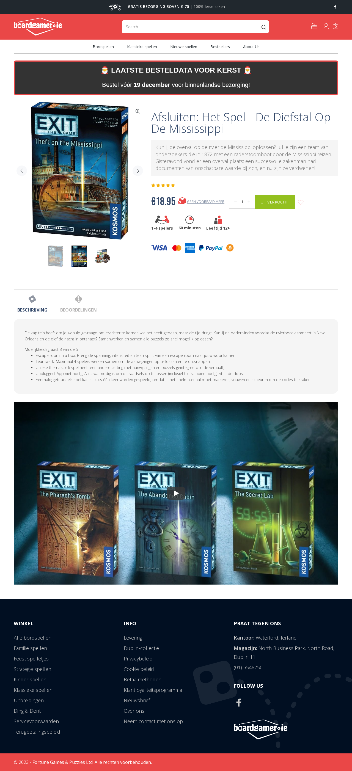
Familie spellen (30, 648)
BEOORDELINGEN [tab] (78, 310)
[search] (195, 26)
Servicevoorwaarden (36, 721)
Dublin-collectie (141, 648)
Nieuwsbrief (137, 700)
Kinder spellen (30, 679)
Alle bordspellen (32, 637)
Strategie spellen (32, 669)
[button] (163, 185)
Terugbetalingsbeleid (37, 731)
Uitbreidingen (29, 700)
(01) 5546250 (248, 667)
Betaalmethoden (142, 679)
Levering (133, 637)
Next (138, 171)
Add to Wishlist (301, 202)
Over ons (134, 710)
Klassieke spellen (33, 690)
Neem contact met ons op (153, 721)
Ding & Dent (27, 710)
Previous (21, 171)
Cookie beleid (139, 669)
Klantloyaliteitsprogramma (153, 690)
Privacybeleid (138, 658)
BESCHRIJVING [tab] (32, 310)
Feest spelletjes (31, 658)
